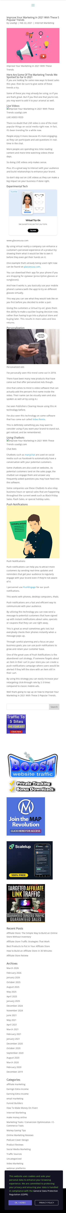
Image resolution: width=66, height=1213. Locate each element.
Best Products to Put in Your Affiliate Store (28, 946)
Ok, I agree (20, 1202)
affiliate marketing (16, 1084)
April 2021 (12, 1024)
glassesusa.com (32, 266)
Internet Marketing (44, 22)
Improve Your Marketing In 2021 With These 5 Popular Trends (33, 19)
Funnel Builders (15, 1103)
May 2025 (11, 991)
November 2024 (15, 1010)
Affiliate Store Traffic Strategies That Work (28, 941)
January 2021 (13, 1038)
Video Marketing (15, 1163)
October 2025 (13, 982)
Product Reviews (15, 1144)
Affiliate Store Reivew (17, 955)
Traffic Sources (14, 1154)
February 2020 (14, 1067)
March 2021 (13, 1029)
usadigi (13, 22)
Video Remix (39, 419)
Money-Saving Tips (16, 1130)
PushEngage (29, 587)
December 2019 (15, 1071)
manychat (30, 454)
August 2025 (13, 986)
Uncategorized (14, 1158)
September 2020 (15, 1052)
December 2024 (15, 1005)
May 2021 (11, 1020)
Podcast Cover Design (18, 1139)
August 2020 (13, 1057)
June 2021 (12, 1015)
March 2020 (13, 1062)
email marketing (15, 1098)
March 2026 (13, 968)
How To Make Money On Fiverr (22, 1107)
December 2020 (15, 1043)
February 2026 (14, 972)
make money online (17, 1117)
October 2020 (13, 1048)
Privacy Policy (46, 1202)
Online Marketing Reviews (20, 1135)
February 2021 (14, 1034)
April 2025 (12, 996)
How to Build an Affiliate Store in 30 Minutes (29, 950)
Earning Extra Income (18, 1093)
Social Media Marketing (19, 1149)
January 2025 (13, 1001)
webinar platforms (16, 1168)
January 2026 (13, 977)
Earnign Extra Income (18, 1089)
